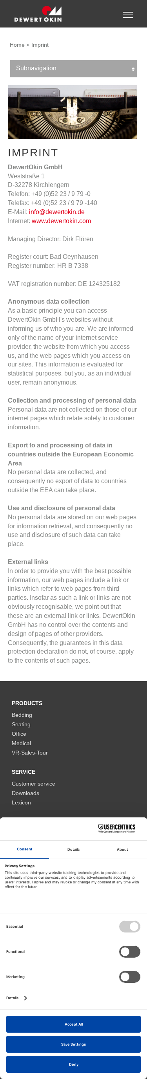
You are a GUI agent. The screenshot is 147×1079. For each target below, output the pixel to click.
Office (19, 734)
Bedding (22, 715)
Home (17, 45)
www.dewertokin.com (61, 221)
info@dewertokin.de (57, 212)
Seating (21, 724)
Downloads (25, 793)
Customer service (33, 784)
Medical (21, 743)
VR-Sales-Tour (30, 753)
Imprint (40, 45)
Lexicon (21, 803)
